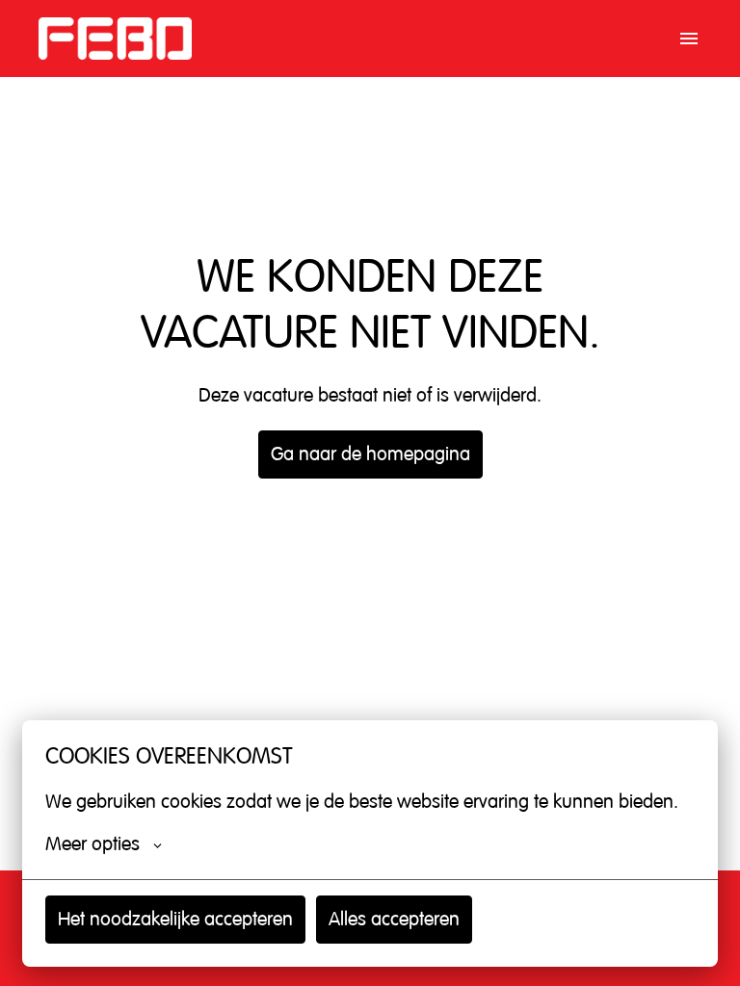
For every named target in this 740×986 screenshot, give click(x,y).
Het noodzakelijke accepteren (175, 919)
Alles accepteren (394, 919)
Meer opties (92, 844)
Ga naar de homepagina (370, 454)
